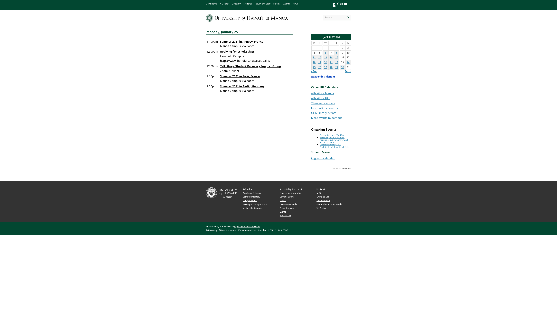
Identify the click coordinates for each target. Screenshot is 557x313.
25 (314, 67)
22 (336, 62)
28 (331, 67)
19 (319, 62)
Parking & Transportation (255, 204)
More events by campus (326, 118)
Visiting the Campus (252, 208)
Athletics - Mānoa (322, 93)
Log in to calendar (323, 158)
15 (336, 57)
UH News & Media (288, 204)
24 (348, 62)
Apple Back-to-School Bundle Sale (334, 147)
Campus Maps (250, 200)
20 (325, 62)
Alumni (286, 4)
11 (314, 57)
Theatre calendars (323, 103)
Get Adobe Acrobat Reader (330, 204)
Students (248, 4)
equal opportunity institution (247, 226)
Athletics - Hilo (320, 98)
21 (331, 62)
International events (324, 108)
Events (283, 211)
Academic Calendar (323, 76)
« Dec (314, 71)
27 (325, 67)
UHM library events (323, 113)
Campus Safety (287, 196)
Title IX (283, 200)
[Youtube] (334, 6)
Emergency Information (291, 193)
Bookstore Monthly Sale (330, 144)
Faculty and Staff (262, 4)
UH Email (321, 189)
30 (342, 67)
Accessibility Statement (291, 189)
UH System (322, 208)
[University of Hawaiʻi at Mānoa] (247, 17)
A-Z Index (224, 4)
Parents (277, 4)
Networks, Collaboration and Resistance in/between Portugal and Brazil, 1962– (334, 140)
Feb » (348, 71)
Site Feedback (323, 200)
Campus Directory (251, 196)
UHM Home (211, 4)
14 (331, 57)
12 (319, 57)
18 (314, 62)
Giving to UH (323, 196)
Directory (236, 4)
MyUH (296, 4)
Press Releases (287, 208)
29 (336, 67)
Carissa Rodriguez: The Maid (332, 135)
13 (325, 57)
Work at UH (285, 215)
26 (319, 67)
